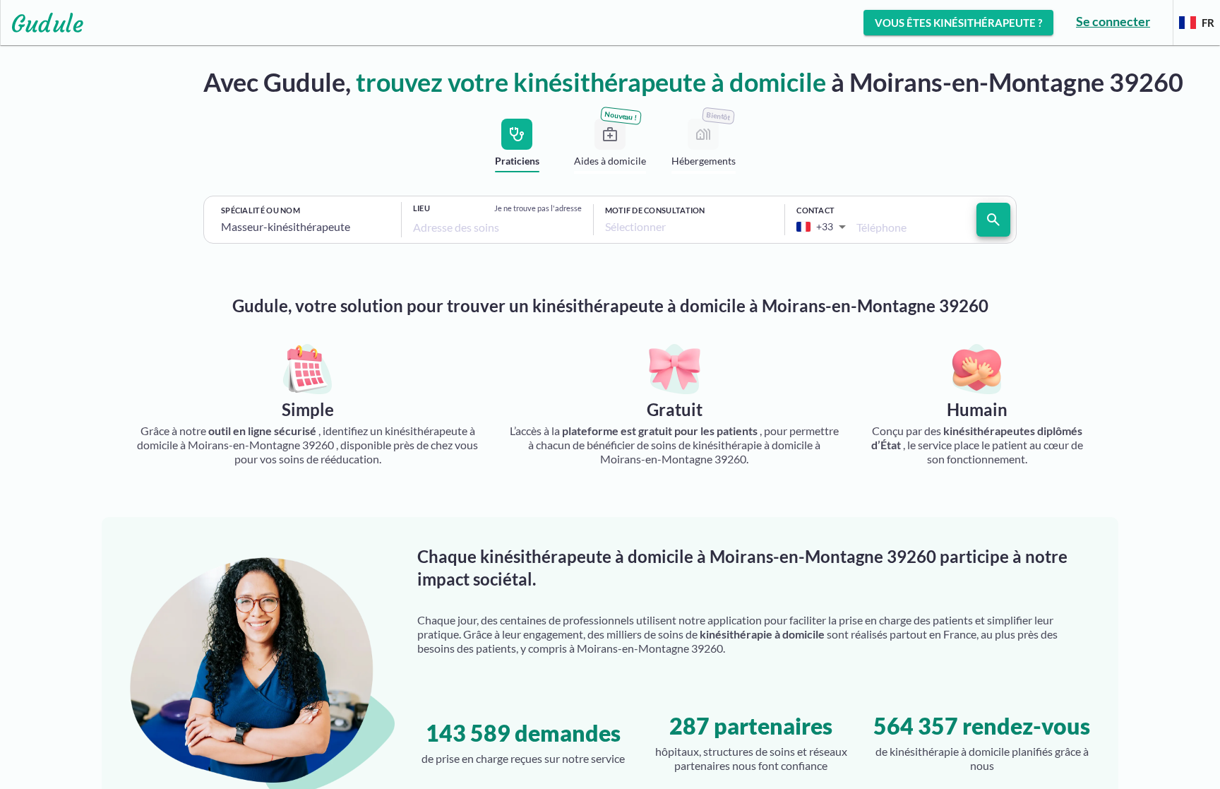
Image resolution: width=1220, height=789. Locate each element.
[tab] (517, 149)
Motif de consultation (655, 210)
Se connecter (1113, 21)
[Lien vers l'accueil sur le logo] (42, 22)
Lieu (421, 208)
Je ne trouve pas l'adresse (538, 208)
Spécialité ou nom (260, 210)
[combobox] (305, 227)
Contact (815, 210)
